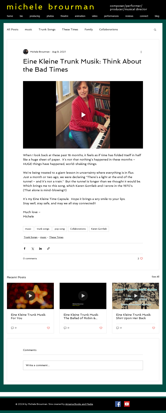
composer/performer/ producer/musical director (128, 7)
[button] (155, 29)
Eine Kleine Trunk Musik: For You (28, 316)
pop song (60, 228)
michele (25, 6)
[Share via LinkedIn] (40, 248)
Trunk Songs (47, 29)
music (28, 29)
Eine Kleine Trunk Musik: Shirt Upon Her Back (133, 316)
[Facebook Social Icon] (118, 404)
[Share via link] (48, 248)
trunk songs (43, 228)
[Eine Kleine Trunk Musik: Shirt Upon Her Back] (135, 296)
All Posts (12, 29)
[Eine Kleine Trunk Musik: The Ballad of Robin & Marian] (83, 296)
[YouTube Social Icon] (127, 404)
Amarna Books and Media (79, 404)
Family (89, 29)
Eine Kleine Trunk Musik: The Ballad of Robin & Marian (81, 316)
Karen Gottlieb (99, 228)
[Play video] (83, 115)
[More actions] (141, 52)
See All (155, 276)
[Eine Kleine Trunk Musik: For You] (30, 296)
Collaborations (108, 29)
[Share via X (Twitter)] (32, 248)
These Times (70, 29)
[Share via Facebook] (24, 248)
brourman (71, 6)
